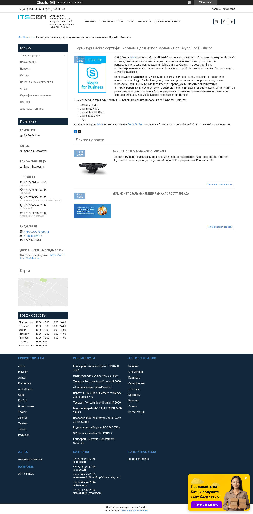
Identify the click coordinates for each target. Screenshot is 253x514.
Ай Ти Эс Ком (135, 124)
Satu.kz (143, 507)
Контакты (144, 21)
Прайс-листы (28, 62)
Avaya (22, 377)
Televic (22, 429)
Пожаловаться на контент (134, 510)
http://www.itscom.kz (36, 231)
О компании (135, 371)
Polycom (23, 371)
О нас (130, 21)
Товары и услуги (111, 21)
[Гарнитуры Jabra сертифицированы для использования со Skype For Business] (92, 74)
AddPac (22, 417)
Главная (90, 21)
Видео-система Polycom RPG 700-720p (96, 427)
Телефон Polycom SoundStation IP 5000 (97, 402)
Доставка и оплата (167, 21)
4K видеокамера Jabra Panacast (92, 387)
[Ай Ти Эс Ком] (32, 21)
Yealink (22, 412)
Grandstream (26, 406)
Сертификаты (136, 383)
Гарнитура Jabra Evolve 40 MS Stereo (95, 375)
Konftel (22, 400)
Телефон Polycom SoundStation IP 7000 (97, 381)
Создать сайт (64, 2)
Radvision (23, 434)
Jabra (132, 57)
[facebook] (75, 132)
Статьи (24, 75)
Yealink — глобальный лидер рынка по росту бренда (151, 193)
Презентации (136, 412)
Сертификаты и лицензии (35, 95)
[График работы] (216, 21)
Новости (28, 37)
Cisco (21, 394)
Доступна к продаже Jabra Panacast (140, 150)
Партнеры (134, 377)
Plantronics (24, 383)
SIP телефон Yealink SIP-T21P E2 (92, 433)
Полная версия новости (219, 184)
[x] (79, 132)
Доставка (134, 389)
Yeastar (22, 423)
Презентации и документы (36, 82)
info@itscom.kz (33, 235)
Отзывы (25, 102)
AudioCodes (25, 389)
